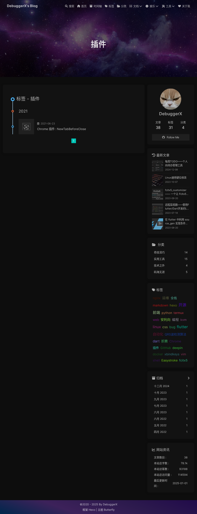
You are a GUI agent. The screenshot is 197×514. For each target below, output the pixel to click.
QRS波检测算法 (175, 334)
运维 (165, 298)
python (167, 313)
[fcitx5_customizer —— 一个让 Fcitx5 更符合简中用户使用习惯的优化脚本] (157, 194)
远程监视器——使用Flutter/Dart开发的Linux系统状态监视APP (177, 207)
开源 (182, 305)
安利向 (165, 320)
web (156, 320)
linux (157, 327)
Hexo (92, 509)
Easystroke (169, 360)
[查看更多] (188, 378)
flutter (182, 327)
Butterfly (109, 509)
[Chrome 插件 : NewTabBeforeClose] (26, 126)
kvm (183, 320)
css (165, 327)
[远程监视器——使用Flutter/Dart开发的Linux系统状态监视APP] (157, 209)
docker (158, 354)
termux (179, 313)
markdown (160, 305)
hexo (173, 305)
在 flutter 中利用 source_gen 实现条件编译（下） (177, 221)
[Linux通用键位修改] (157, 180)
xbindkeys (171, 354)
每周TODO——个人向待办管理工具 (176, 163)
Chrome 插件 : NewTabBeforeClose (61, 129)
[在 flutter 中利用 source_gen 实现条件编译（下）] (157, 224)
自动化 (158, 334)
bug (172, 327)
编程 (175, 320)
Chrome (175, 341)
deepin (177, 348)
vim (183, 354)
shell (156, 360)
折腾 (164, 341)
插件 (156, 348)
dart (156, 341)
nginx (157, 298)
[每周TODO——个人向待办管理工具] (157, 166)
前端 (156, 312)
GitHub (165, 348)
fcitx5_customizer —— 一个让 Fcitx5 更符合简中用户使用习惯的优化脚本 (176, 192)
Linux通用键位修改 (175, 177)
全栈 (174, 298)
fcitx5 (183, 360)
